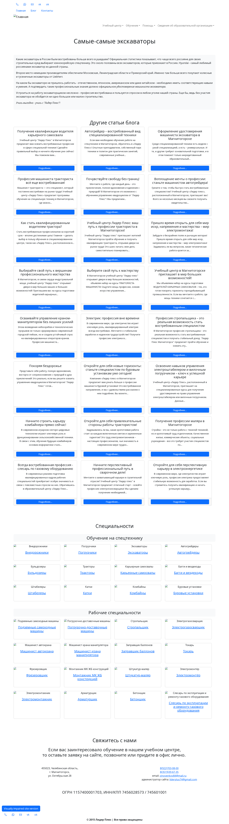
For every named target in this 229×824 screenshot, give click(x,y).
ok (47, 4)
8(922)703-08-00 (169, 768)
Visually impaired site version (21, 808)
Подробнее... (45, 168)
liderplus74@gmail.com (183, 779)
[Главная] (66, 17)
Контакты (47, 10)
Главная (21, 10)
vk (39, 4)
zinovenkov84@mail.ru (173, 775)
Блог (33, 10)
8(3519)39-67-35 (169, 772)
